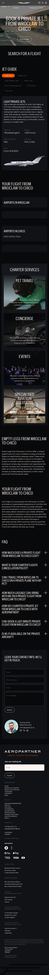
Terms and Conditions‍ (11, 947)
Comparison (9, 809)
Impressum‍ (8, 950)
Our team (8, 807)
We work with (9, 811)
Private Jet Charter (16, 6)
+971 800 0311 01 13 (27, 728)
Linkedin (7, 834)
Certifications (10, 812)
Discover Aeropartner (13, 803)
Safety (7, 818)
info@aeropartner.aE (12, 829)
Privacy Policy (9, 949)
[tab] (8, 75)
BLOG (6, 795)
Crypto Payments (11, 816)
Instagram (8, 832)
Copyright (8, 793)
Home (4, 6)
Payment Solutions (11, 814)
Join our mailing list (13, 761)
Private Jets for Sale (12, 790)
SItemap (7, 952)
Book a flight (24, 39)
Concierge (8, 791)
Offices (7, 805)
